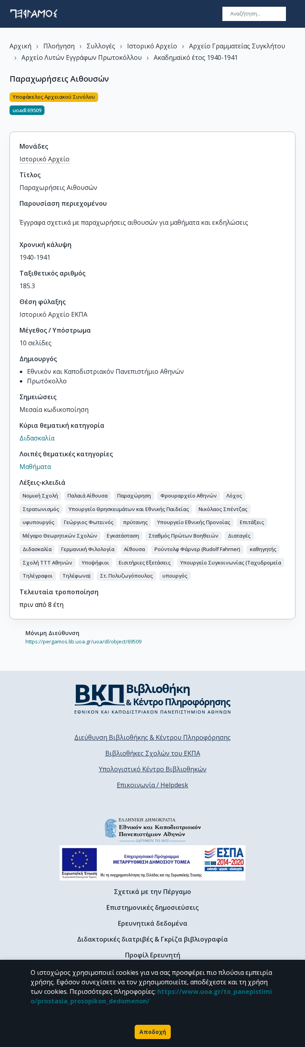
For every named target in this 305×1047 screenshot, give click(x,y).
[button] (40, 496)
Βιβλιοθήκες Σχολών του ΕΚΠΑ (152, 753)
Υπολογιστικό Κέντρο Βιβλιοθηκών (153, 769)
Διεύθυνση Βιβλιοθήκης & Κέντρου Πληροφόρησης (152, 737)
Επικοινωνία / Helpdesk (152, 785)
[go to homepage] (34, 13)
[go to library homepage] (153, 698)
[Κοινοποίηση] (292, 107)
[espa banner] (152, 862)
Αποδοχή (152, 1032)
